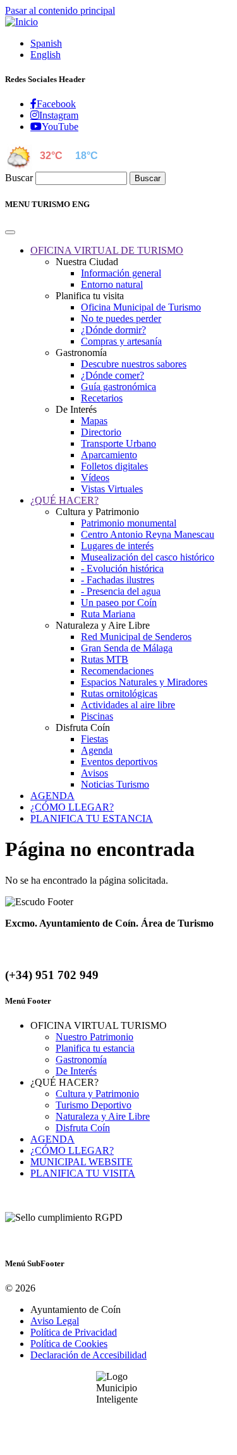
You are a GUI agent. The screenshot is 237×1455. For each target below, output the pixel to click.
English (45, 54)
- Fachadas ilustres (117, 579)
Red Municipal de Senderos (136, 636)
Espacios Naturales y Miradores (144, 682)
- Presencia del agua (121, 591)
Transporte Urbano (118, 443)
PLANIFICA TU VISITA (82, 1173)
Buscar (19, 177)
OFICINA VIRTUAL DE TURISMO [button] (106, 250)
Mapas (94, 420)
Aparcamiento (109, 454)
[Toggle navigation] (10, 232)
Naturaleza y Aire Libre (103, 1116)
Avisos (94, 773)
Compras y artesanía (121, 341)
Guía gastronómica (118, 386)
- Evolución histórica (122, 568)
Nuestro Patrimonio (94, 1036)
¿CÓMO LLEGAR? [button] (72, 807)
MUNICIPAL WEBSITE (81, 1161)
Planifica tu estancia (95, 1048)
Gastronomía (81, 1059)
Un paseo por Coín (119, 602)
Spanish (46, 43)
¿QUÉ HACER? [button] (64, 500)
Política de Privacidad (73, 1332)
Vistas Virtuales (112, 489)
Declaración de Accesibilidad (88, 1355)
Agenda (96, 750)
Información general (121, 273)
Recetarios (102, 398)
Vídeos (95, 477)
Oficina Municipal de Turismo (141, 307)
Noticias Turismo (115, 784)
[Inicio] (21, 21)
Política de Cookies (68, 1343)
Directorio (101, 432)
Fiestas (94, 738)
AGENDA (52, 1139)
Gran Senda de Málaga (127, 648)
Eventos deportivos (119, 761)
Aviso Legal (54, 1320)
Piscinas (97, 716)
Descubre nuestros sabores (133, 364)
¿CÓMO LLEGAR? (72, 1150)
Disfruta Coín (83, 1127)
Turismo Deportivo (93, 1105)
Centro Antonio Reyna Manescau (147, 534)
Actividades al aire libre (128, 704)
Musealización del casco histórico (147, 557)
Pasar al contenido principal (60, 10)
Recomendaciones (117, 670)
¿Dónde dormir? (113, 329)
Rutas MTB (104, 659)
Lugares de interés (117, 545)
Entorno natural (112, 284)
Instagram (58, 115)
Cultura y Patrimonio (97, 1093)
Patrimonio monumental (128, 523)
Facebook (56, 103)
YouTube (60, 126)
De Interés (76, 1071)
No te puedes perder (121, 318)
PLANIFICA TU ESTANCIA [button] (91, 818)
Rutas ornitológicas (119, 693)
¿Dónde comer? (112, 375)
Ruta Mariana (108, 614)
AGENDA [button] (52, 795)
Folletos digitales (114, 466)
